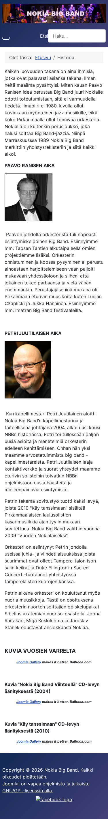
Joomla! (11, 784)
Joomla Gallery (28, 662)
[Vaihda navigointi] (6, 38)
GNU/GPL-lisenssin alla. (27, 790)
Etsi (44, 36)
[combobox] (77, 35)
